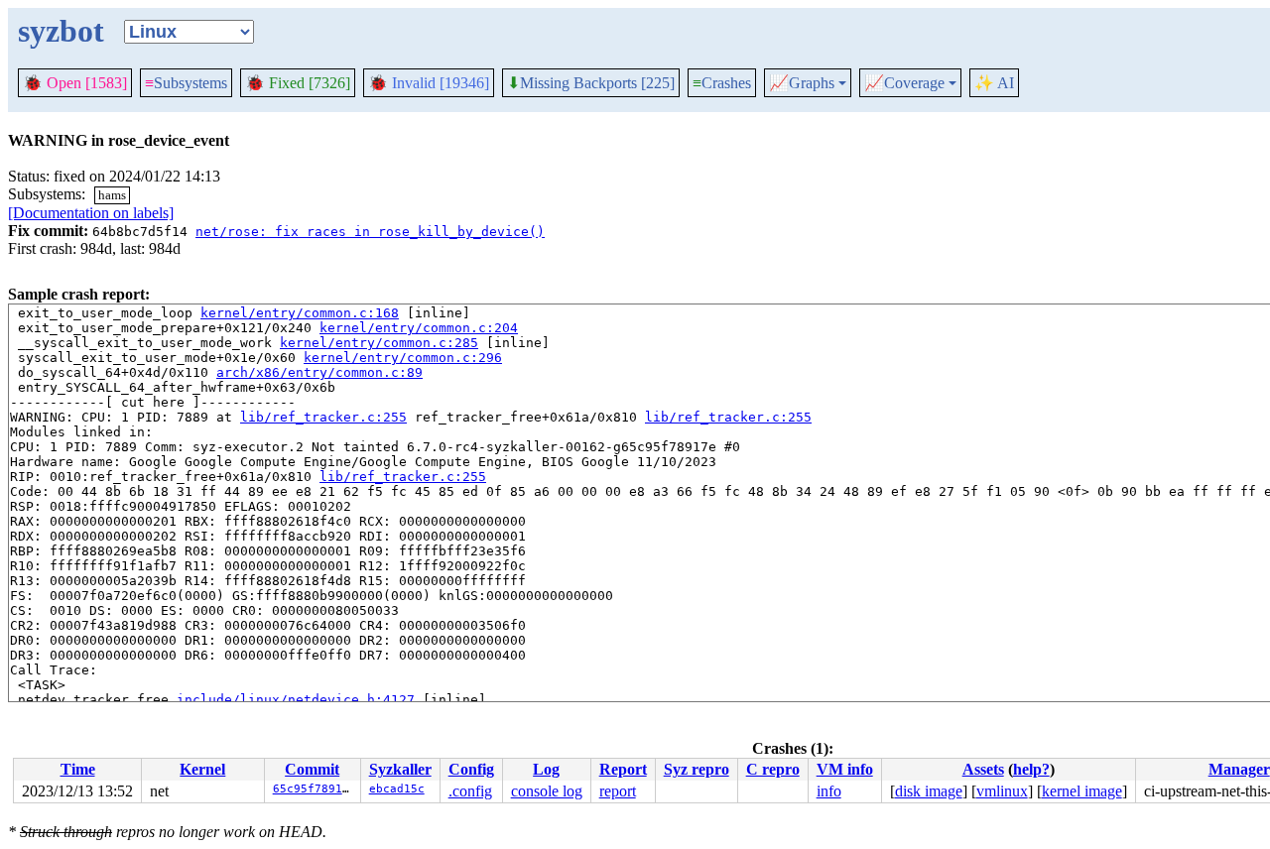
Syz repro (696, 769)
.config (470, 791)
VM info (845, 769)
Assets (983, 769)
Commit (312, 769)
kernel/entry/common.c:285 (379, 342)
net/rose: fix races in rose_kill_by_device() (370, 231)
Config (471, 769)
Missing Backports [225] (591, 83)
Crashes (722, 82)
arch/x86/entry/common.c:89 (319, 372)
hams (112, 194)
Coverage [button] (904, 83)
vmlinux (1002, 791)
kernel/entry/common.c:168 (299, 312)
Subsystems (186, 82)
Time (78, 769)
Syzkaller (400, 769)
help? (1031, 769)
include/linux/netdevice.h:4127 (296, 699)
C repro (773, 769)
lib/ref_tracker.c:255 (323, 417)
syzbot (61, 31)
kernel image (1082, 791)
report (617, 791)
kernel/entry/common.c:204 (418, 327)
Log (546, 769)
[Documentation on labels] (91, 212)
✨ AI (994, 82)
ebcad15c (397, 789)
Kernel (202, 769)
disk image (928, 791)
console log (546, 791)
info (829, 791)
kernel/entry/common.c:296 (403, 357)
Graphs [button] (801, 83)
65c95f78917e (314, 789)
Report (623, 769)
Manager (1239, 769)
